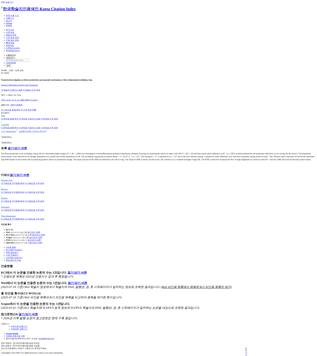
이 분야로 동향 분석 (9, 119)
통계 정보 (10, 43)
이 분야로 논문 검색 (49, 119)
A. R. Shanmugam (8, 131)
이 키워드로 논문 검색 (34, 183)
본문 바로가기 (7, 2)
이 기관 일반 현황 (28, 110)
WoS (8, 232)
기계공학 (5, 125)
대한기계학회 (16, 105)
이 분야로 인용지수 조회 (29, 119)
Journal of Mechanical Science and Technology (19, 85)
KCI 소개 (10, 30)
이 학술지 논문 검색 (31, 90)
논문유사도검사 (13, 48)
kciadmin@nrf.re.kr (46, 339)
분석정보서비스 (13, 51)
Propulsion (5, 207)
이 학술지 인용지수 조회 (11, 90)
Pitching (4, 198)
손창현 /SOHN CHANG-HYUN (32, 131)
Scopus (9, 237)
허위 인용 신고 (12, 16)
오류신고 (10, 18)
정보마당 (10, 45)
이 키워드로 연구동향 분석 (12, 183)
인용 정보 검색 (12, 40)
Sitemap (9, 23)
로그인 (9, 21)
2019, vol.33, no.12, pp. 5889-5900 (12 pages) (19, 100)
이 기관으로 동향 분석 (10, 110)
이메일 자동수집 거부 (15, 336)
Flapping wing (6, 180)
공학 (3, 116)
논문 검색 (10, 32)
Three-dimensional (8, 216)
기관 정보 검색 (12, 38)
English (9, 25)
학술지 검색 (11, 35)
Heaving (4, 189)
